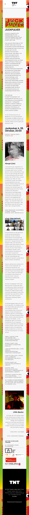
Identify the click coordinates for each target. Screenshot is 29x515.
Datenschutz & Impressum (14, 502)
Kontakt (14, 496)
